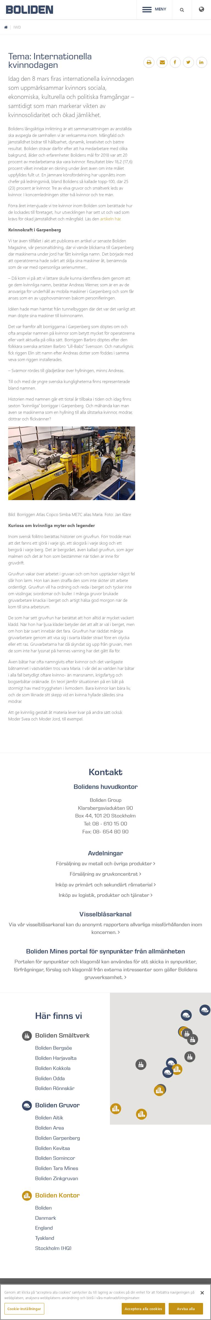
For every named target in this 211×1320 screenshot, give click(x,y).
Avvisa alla (186, 1308)
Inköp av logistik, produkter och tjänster (105, 895)
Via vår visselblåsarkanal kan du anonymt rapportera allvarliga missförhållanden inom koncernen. (105, 928)
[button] (190, 1056)
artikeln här (110, 218)
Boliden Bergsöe (53, 1048)
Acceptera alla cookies (143, 1308)
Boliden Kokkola (53, 1068)
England (44, 1228)
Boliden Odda (50, 1078)
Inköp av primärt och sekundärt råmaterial (104, 884)
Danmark (45, 1218)
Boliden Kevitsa (52, 1148)
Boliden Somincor (55, 1158)
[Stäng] (202, 1293)
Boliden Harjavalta (56, 1058)
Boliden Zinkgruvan (56, 1178)
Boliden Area (49, 1128)
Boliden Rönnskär (54, 1088)
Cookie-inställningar (24, 1308)
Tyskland (44, 1238)
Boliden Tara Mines (56, 1168)
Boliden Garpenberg (57, 1138)
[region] (105, 1302)
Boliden (43, 1208)
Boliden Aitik (49, 1117)
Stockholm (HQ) (53, 1248)
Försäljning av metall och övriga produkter (104, 863)
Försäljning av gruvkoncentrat (104, 874)
